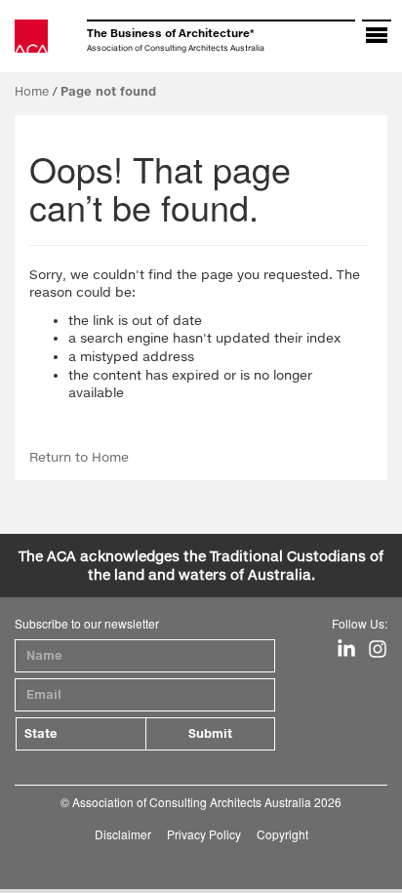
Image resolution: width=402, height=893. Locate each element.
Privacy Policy (204, 834)
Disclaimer (123, 834)
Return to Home (79, 457)
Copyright (282, 834)
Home (32, 91)
